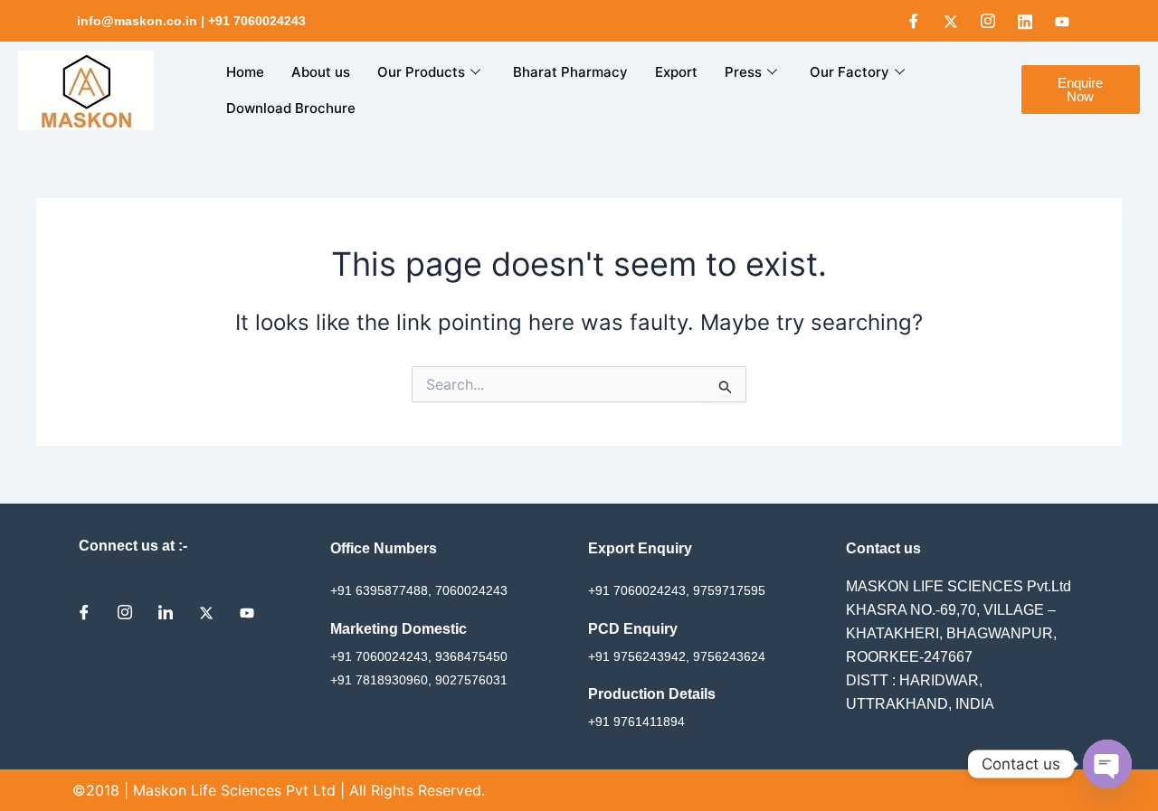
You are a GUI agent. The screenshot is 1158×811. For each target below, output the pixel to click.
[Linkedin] (1025, 20)
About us (320, 71)
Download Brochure (291, 108)
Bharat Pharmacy (570, 71)
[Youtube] (1062, 20)
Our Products (421, 71)
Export (676, 71)
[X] (950, 20)
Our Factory (849, 71)
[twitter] (212, 612)
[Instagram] (987, 20)
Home (245, 71)
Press (743, 71)
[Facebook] (913, 20)
